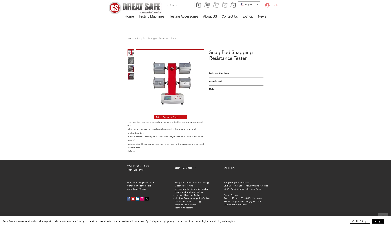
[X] (233, 5)
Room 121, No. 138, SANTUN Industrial (243, 198)
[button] (151, 16)
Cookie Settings (359, 221)
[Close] (387, 221)
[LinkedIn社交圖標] (137, 199)
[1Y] (207, 5)
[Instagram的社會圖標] (142, 199)
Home (131, 38)
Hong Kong (255, 188)
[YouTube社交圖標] (133, 199)
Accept (378, 221)
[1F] (198, 5)
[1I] (216, 5)
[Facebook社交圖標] (128, 199)
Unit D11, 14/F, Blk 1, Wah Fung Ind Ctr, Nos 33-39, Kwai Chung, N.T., (246, 187)
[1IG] (225, 5)
